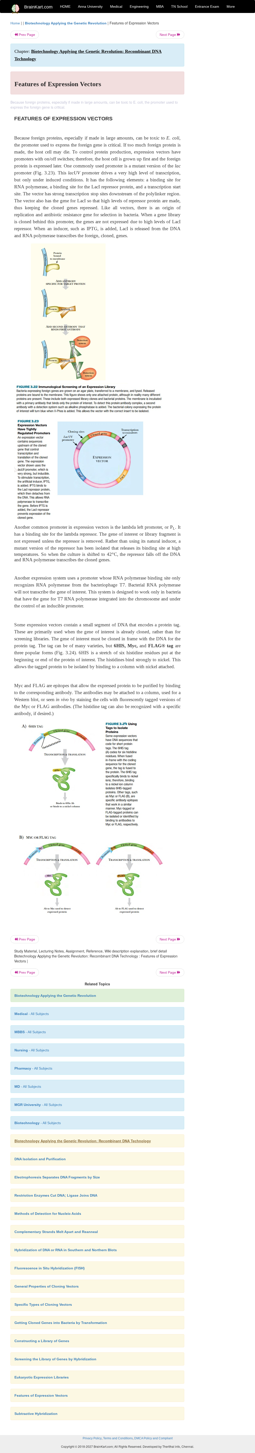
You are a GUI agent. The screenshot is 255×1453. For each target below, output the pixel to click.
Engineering (139, 6)
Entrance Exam (207, 6)
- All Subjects (31, 1014)
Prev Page (26, 35)
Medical (116, 6)
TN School (179, 6)
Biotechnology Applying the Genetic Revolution (66, 23)
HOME (65, 6)
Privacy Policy (92, 1438)
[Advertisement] (218, 95)
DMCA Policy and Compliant (153, 1438)
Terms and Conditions (118, 1438)
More (231, 6)
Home (15, 23)
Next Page (168, 35)
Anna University (90, 6)
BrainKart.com (38, 6)
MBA (160, 6)
